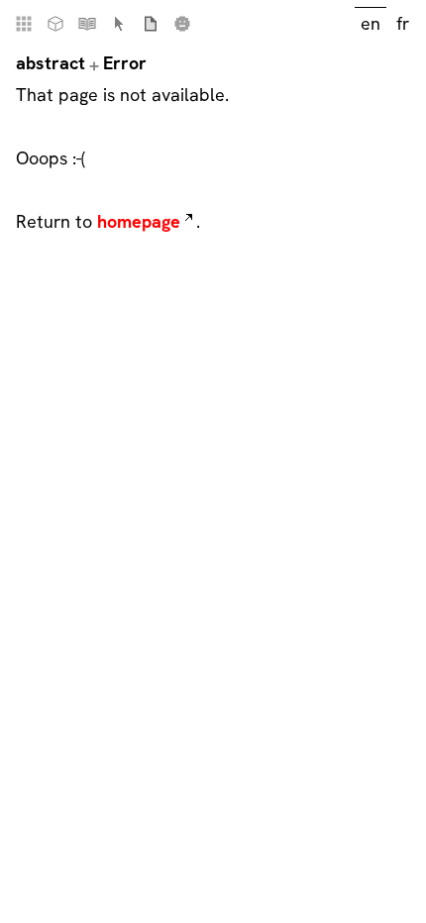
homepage (138, 221)
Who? (182, 24)
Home (24, 24)
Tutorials (87, 24)
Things (55, 24)
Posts (150, 24)
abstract (50, 62)
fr (402, 23)
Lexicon (119, 24)
